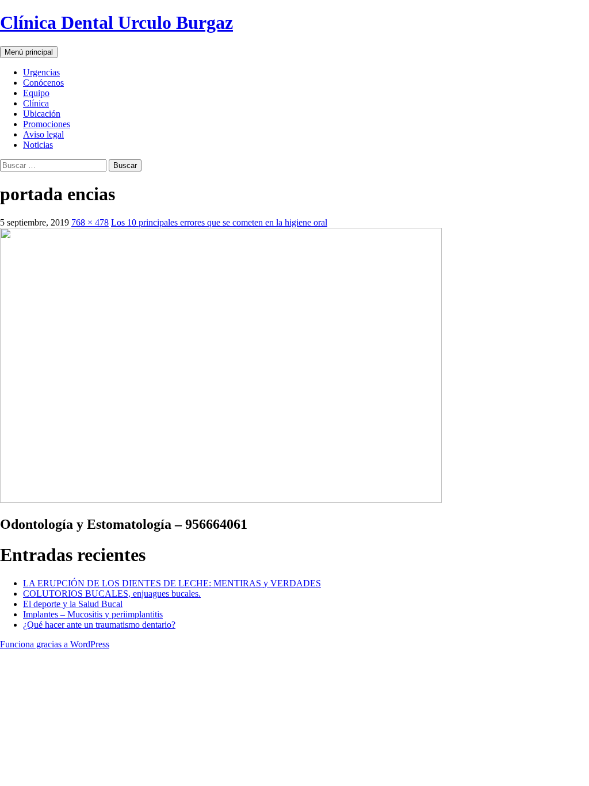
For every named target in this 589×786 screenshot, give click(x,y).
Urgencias (41, 72)
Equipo (36, 93)
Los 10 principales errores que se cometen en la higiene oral (219, 222)
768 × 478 (90, 222)
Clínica (36, 103)
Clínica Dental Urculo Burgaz (116, 22)
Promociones (46, 124)
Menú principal (29, 52)
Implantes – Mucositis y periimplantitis (93, 614)
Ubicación (41, 114)
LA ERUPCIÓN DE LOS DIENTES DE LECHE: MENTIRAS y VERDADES (172, 583)
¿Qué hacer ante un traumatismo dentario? (99, 624)
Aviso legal (43, 134)
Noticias (38, 145)
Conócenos (43, 82)
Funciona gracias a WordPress (54, 644)
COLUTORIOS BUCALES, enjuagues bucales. (112, 593)
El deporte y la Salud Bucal (73, 604)
